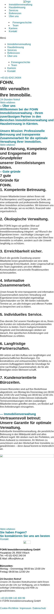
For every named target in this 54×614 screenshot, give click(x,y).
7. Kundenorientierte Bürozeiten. (18, 379)
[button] (27, 37)
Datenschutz (39, 608)
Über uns (14, 16)
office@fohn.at (15, 558)
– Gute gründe (10, 171)
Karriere (11, 68)
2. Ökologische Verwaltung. (24, 219)
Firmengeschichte (22, 22)
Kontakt (13, 31)
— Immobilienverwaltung (18, 414)
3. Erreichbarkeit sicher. (21, 251)
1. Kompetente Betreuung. (23, 190)
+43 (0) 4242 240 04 (15, 555)
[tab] (27, 189)
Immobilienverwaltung (19, 44)
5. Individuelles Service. (21, 314)
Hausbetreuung (15, 47)
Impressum (25, 608)
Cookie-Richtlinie (9, 608)
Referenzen (13, 53)
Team (14, 65)
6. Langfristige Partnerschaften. (15, 345)
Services (12, 50)
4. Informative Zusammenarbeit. (15, 282)
